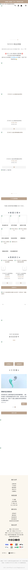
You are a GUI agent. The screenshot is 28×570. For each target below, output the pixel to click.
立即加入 (8, 357)
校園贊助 (14, 484)
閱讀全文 (24, 396)
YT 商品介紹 (14, 496)
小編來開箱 (14, 494)
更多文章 (14, 405)
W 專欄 (14, 492)
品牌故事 (14, 476)
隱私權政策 (14, 511)
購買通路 (14, 480)
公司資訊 (14, 478)
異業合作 (14, 482)
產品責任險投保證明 (14, 513)
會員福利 (14, 506)
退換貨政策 (14, 510)
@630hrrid (14, 57)
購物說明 (14, 508)
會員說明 (19, 357)
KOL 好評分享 (14, 498)
